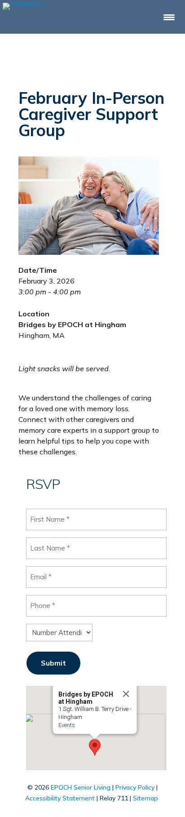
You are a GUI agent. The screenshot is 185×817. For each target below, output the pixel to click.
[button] (95, 747)
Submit (53, 662)
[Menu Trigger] (169, 16)
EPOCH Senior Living (80, 787)
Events (66, 725)
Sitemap (145, 798)
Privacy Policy (134, 787)
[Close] (126, 694)
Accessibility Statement (60, 798)
